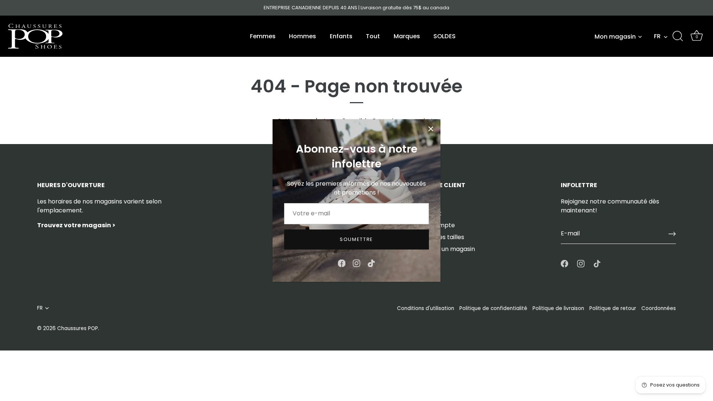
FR (657, 36)
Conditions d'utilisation (425, 308)
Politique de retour (612, 308)
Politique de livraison (558, 308)
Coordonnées (658, 308)
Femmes (263, 36)
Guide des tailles (440, 237)
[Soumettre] (672, 234)
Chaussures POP (77, 328)
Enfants (341, 36)
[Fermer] (431, 129)
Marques (407, 36)
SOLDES (444, 36)
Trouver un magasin (446, 249)
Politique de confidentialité (493, 308)
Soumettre (356, 239)
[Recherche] (678, 36)
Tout (373, 36)
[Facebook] (341, 262)
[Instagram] (356, 262)
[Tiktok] (371, 262)
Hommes (302, 36)
